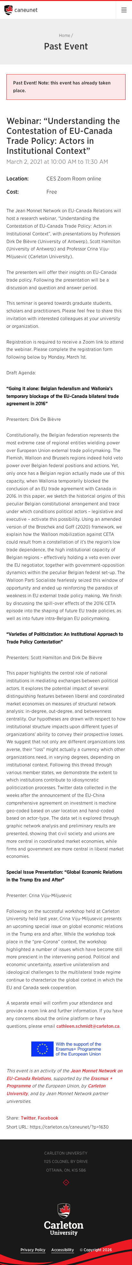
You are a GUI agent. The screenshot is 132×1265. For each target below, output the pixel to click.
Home (64, 35)
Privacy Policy (33, 1249)
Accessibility (62, 1249)
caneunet (25, 10)
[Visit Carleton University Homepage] (63, 1219)
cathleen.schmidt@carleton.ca (88, 1026)
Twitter (28, 1118)
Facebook (48, 1118)
